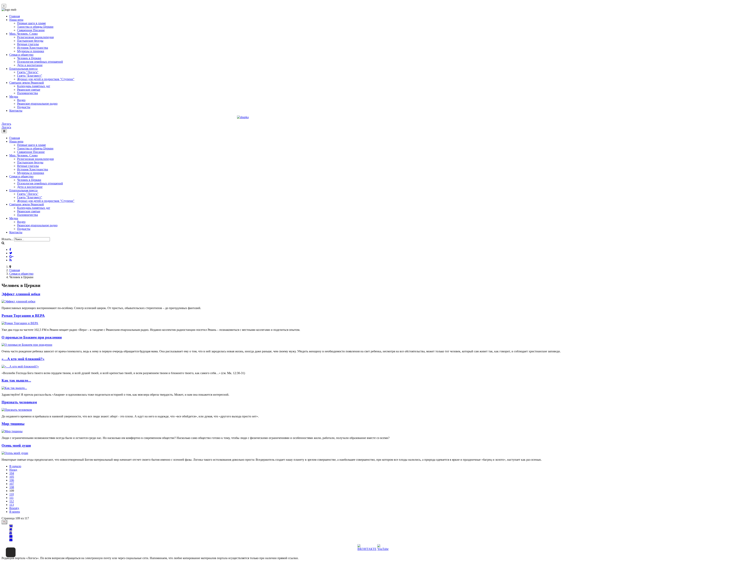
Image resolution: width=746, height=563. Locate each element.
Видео (21, 100)
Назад (13, 469)
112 (11, 501)
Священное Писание (31, 30)
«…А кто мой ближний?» (23, 359)
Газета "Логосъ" (27, 72)
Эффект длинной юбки (21, 294)
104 (11, 473)
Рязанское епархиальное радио (37, 103)
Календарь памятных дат (33, 86)
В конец (14, 511)
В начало (15, 466)
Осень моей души (16, 445)
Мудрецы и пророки (30, 51)
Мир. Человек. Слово (23, 33)
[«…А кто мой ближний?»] (20, 366)
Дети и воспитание (30, 65)
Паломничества (27, 93)
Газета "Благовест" (29, 75)
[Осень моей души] (15, 453)
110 (11, 494)
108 (11, 487)
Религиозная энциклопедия (35, 37)
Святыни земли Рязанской (26, 82)
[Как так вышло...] (14, 388)
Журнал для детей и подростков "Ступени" (45, 79)
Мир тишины (13, 424)
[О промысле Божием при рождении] (27, 344)
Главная (14, 16)
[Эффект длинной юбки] (18, 301)
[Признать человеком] (17, 409)
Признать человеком (19, 402)
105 (11, 476)
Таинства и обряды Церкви (35, 26)
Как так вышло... (16, 380)
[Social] (10, 249)
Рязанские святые (28, 89)
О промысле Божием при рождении (32, 337)
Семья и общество (21, 54)
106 (11, 480)
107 (11, 483)
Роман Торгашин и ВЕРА (23, 316)
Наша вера (16, 19)
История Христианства (32, 47)
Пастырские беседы (30, 40)
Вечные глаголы (28, 44)
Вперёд (14, 508)
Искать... (7, 239)
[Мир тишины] (12, 431)
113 (11, 504)
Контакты (15, 110)
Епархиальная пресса (23, 68)
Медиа (13, 96)
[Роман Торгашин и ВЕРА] (20, 323)
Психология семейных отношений (40, 61)
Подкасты (23, 107)
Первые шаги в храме (31, 23)
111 (11, 497)
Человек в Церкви (29, 58)
